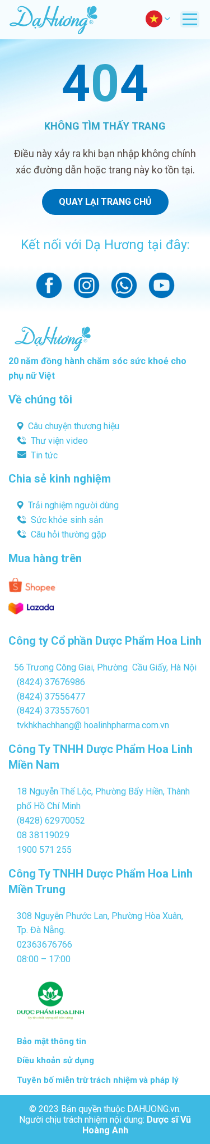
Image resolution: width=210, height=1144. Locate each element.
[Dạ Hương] (53, 19)
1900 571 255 (44, 849)
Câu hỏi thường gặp (68, 534)
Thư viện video (59, 440)
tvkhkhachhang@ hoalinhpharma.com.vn (93, 725)
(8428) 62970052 (51, 820)
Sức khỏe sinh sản (67, 519)
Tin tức (44, 455)
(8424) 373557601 (53, 710)
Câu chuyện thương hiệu (73, 426)
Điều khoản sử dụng (55, 1060)
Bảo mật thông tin (51, 1041)
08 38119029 (43, 835)
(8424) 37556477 (51, 696)
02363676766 (44, 944)
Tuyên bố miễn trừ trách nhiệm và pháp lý (98, 1080)
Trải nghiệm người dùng (73, 505)
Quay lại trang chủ (105, 201)
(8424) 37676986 (51, 682)
